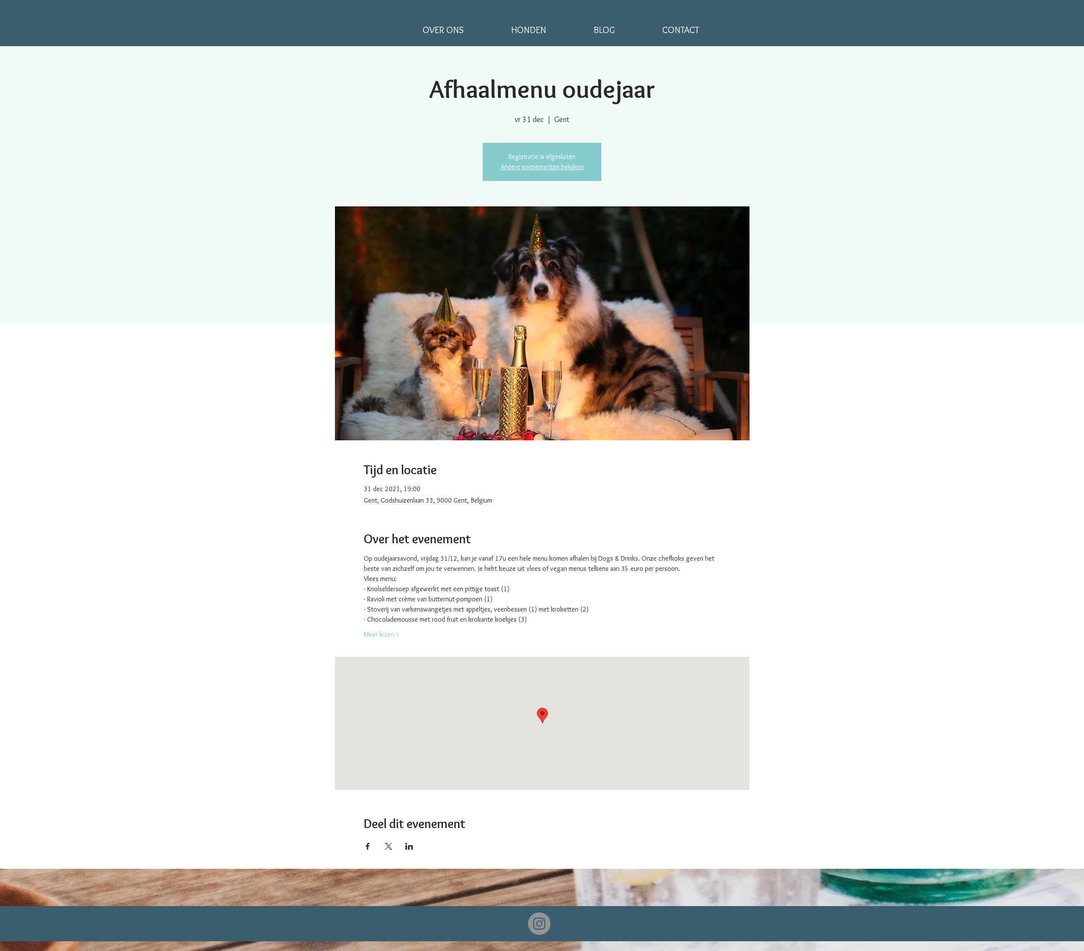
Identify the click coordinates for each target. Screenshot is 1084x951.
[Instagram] (539, 923)
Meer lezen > (382, 634)
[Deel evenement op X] (388, 846)
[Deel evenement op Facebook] (368, 846)
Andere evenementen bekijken (542, 167)
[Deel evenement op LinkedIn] (409, 846)
